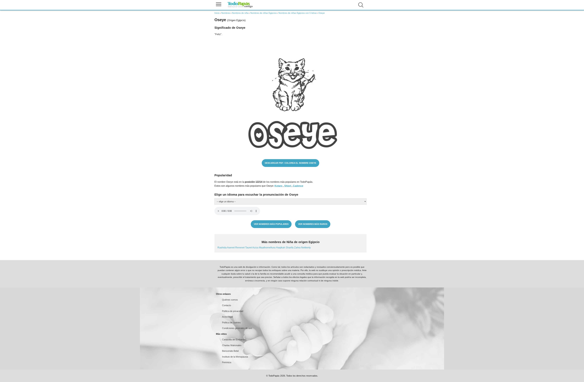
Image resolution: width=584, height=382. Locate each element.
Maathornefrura (267, 247)
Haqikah (281, 247)
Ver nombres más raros (312, 224)
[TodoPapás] (240, 7)
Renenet (240, 247)
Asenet (231, 247)
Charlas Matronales (232, 345)
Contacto (226, 305)
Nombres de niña (240, 13)
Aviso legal (227, 316)
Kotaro (279, 186)
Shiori (288, 186)
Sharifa (290, 247)
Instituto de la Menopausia (235, 356)
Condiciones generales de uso (237, 328)
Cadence (298, 186)
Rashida (222, 247)
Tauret (248, 247)
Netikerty (306, 247)
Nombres (225, 13)
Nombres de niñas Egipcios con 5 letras (297, 13)
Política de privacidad (232, 311)
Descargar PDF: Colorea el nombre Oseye (290, 163)
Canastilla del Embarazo (234, 339)
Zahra (297, 247)
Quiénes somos (230, 299)
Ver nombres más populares (271, 224)
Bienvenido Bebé (230, 351)
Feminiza (226, 362)
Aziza (255, 247)
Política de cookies (231, 322)
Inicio (216, 13)
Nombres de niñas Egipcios (263, 13)
